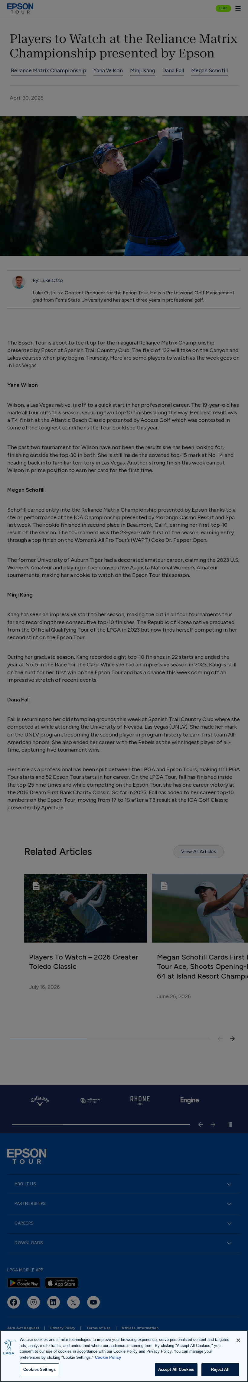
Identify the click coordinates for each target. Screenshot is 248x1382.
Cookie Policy (108, 1357)
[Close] (238, 1340)
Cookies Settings (39, 1369)
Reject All (220, 1369)
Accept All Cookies (176, 1369)
